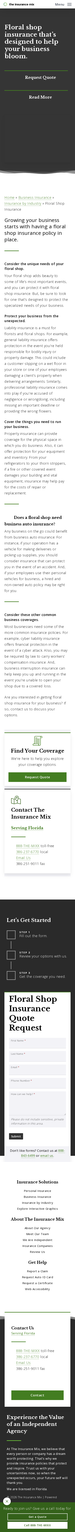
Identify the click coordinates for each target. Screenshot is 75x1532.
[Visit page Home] (18, 4)
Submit (16, 1136)
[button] (63, 4)
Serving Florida (27, 828)
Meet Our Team (37, 1234)
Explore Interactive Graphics (37, 1208)
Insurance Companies (37, 1246)
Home (9, 197)
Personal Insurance (37, 1191)
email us (46, 1156)
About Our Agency (38, 1228)
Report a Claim (37, 1271)
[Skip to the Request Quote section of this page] (36, 77)
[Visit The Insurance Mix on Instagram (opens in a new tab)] (23, 1379)
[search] (49, 4)
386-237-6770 (27, 851)
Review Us (37, 1252)
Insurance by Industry (22, 203)
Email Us (23, 857)
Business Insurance (35, 197)
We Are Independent (37, 1240)
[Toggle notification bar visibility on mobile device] (7, 1501)
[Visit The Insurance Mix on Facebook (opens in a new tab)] (14, 1379)
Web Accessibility (37, 1289)
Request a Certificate (37, 1283)
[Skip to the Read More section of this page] (36, 97)
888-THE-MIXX (28, 846)
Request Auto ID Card (37, 1277)
